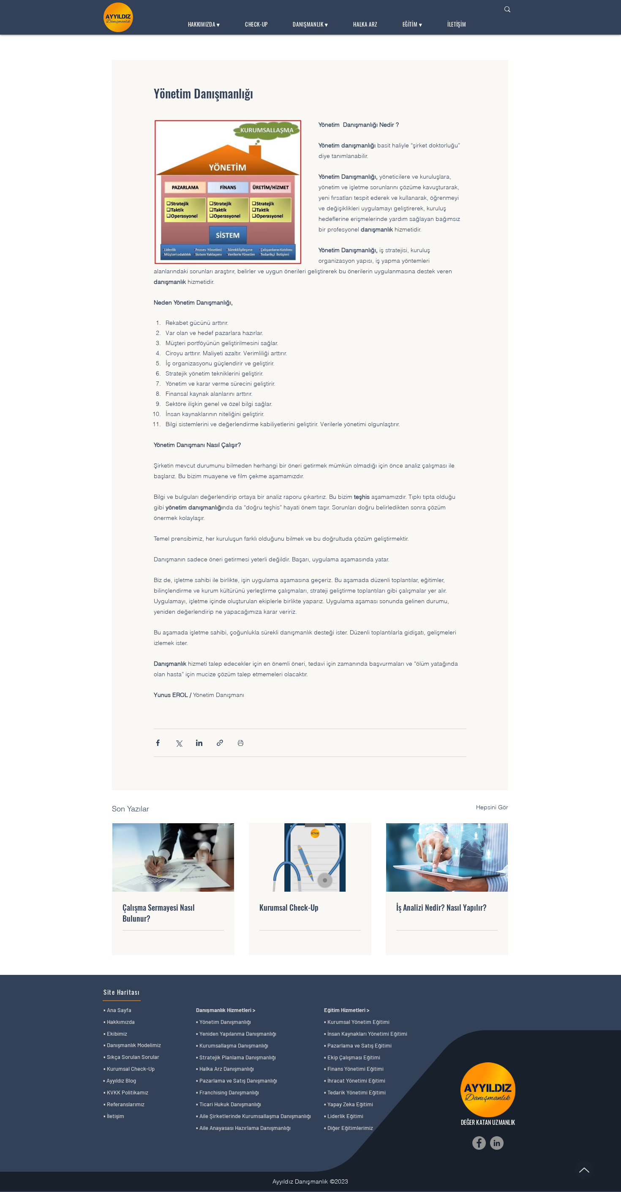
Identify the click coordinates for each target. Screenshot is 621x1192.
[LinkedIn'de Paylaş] (199, 743)
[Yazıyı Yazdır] (241, 743)
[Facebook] (479, 1143)
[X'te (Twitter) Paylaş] (178, 743)
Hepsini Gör (492, 807)
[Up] (584, 1169)
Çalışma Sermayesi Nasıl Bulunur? (159, 913)
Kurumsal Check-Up (289, 907)
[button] (203, 24)
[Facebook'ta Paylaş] (158, 743)
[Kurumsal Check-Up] (310, 857)
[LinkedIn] (497, 1143)
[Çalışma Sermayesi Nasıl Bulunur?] (173, 857)
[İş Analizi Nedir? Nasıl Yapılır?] (447, 857)
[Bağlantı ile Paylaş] (220, 743)
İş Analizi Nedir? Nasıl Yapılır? (441, 907)
